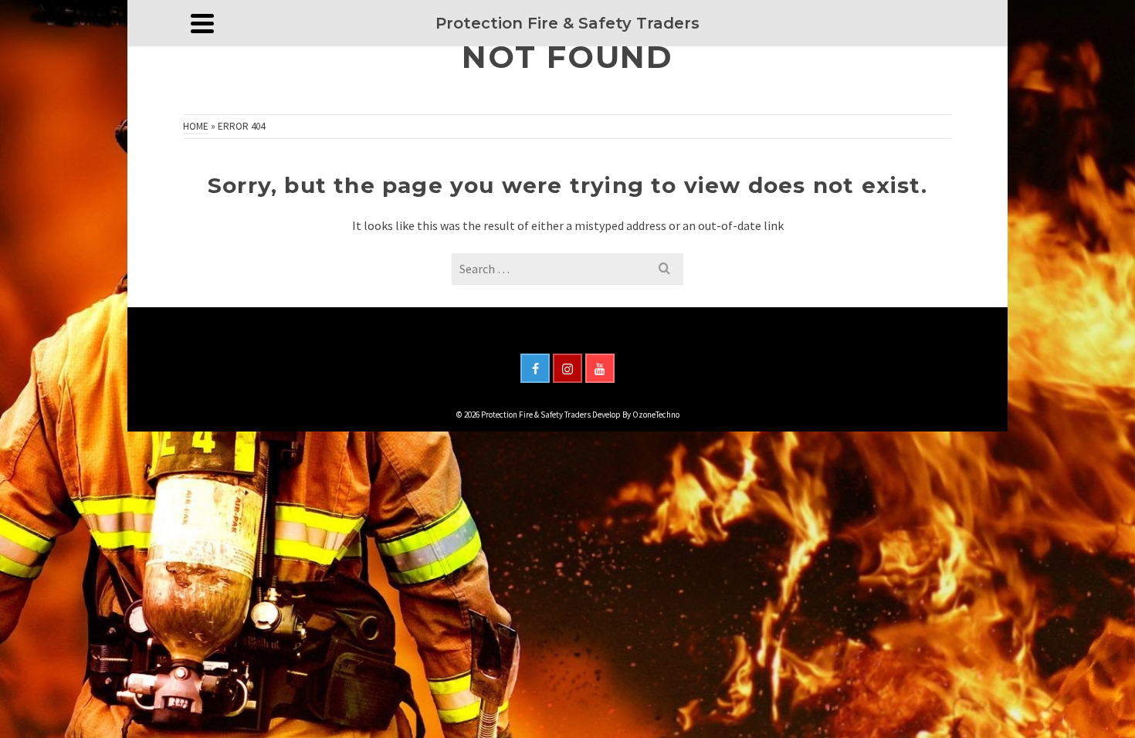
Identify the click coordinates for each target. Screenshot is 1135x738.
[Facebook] (535, 368)
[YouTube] (600, 368)
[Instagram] (567, 368)
